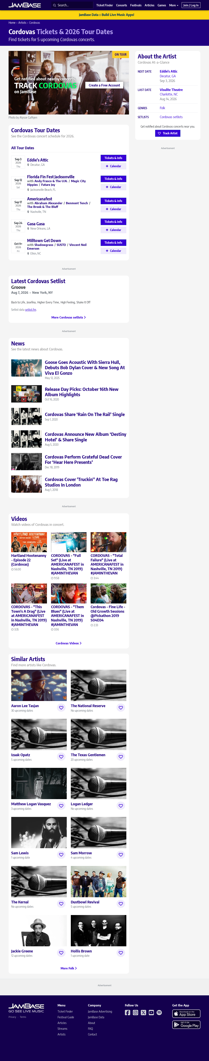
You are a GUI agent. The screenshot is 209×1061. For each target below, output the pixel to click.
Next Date (144, 71)
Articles (62, 1023)
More (172, 5)
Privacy (12, 1016)
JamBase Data (96, 1017)
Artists (22, 22)
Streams (62, 1028)
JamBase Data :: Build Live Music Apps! (106, 15)
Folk (162, 108)
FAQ (90, 1028)
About (91, 1023)
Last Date (144, 90)
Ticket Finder (65, 1011)
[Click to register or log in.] (61, 707)
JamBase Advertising (100, 1011)
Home (12, 22)
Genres (142, 108)
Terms (23, 1016)
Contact (92, 1034)
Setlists (143, 117)
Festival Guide (66, 1017)
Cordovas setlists (171, 117)
